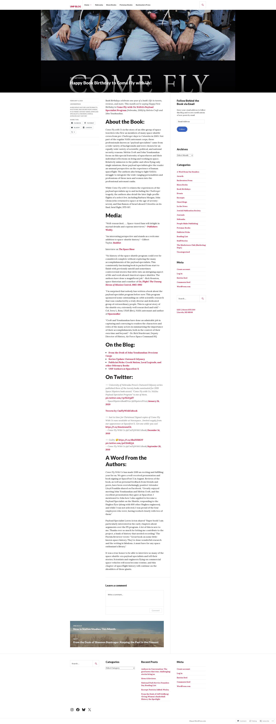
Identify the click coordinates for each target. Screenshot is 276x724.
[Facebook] (78, 710)
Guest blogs (182, 202)
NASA (95, 109)
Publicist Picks (183, 232)
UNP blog (75, 6)
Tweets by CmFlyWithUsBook (121, 410)
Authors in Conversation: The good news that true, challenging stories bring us (155, 671)
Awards (180, 176)
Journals (180, 215)
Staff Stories (182, 241)
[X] (89, 710)
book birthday (86, 109)
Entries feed (182, 278)
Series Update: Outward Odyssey (127, 359)
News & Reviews (148, 678)
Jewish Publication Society (189, 210)
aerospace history (78, 107)
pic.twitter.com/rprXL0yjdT (120, 397)
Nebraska (99, 5)
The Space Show (127, 249)
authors (74, 109)
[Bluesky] (84, 710)
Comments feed (183, 282)
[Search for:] (191, 298)
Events (180, 193)
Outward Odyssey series (80, 112)
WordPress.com (183, 286)
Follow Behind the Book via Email (188, 102)
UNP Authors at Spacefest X (124, 368)
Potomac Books (126, 5)
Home (86, 5)
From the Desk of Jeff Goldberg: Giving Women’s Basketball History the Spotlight (155, 696)
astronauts (92, 107)
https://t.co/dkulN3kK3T (131, 439)
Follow (182, 129)
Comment (156, 610)
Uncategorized (183, 252)
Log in (179, 273)
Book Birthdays (76, 78)
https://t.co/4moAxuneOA (118, 427)
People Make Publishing (187, 223)
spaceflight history (79, 116)
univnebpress (75, 104)
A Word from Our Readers (188, 172)
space (90, 114)
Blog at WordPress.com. (198, 721)
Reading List (182, 236)
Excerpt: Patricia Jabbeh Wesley (155, 690)
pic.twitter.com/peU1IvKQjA (120, 443)
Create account (183, 269)
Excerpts (180, 198)
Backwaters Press (143, 5)
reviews (84, 114)
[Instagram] (72, 710)
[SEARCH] (202, 5)
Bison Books (111, 5)
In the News (182, 206)
